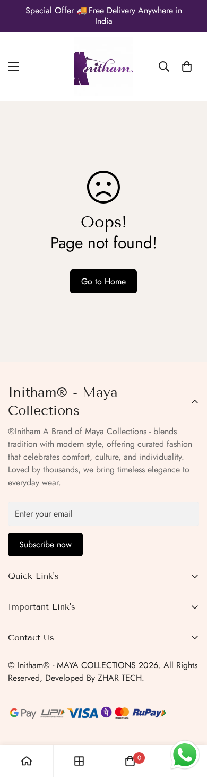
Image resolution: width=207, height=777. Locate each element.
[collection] (79, 761)
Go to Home (103, 281)
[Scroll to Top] (188, 720)
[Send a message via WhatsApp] (185, 755)
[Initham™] (103, 66)
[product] (26, 761)
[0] (187, 66)
